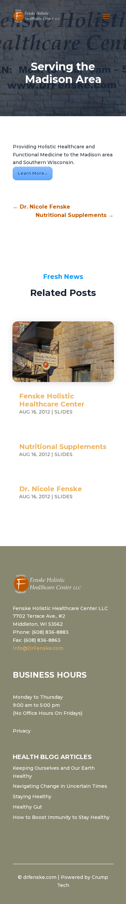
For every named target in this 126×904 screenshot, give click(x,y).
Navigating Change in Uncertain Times (60, 786)
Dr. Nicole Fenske (50, 489)
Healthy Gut (27, 807)
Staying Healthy (32, 797)
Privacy (22, 731)
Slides (63, 412)
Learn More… (32, 173)
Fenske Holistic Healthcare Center (51, 400)
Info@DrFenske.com (38, 648)
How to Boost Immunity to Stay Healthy (61, 817)
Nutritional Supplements (63, 447)
